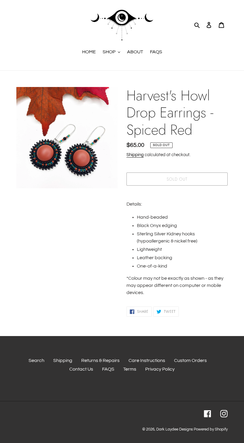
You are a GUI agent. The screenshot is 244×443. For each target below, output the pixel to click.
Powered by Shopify (211, 429)
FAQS (108, 369)
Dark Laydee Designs (174, 429)
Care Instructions (147, 360)
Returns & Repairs (100, 360)
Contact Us (81, 369)
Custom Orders (190, 360)
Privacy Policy (160, 369)
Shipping (135, 155)
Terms (129, 369)
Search (36, 360)
